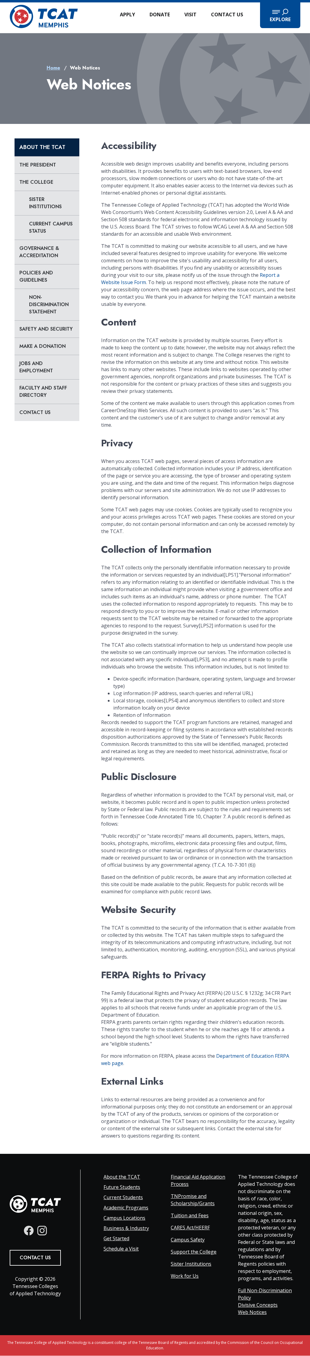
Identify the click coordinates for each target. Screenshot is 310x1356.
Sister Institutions (45, 203)
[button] (280, 15)
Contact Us (227, 14)
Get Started (116, 1238)
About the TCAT (42, 147)
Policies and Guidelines (36, 276)
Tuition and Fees (190, 1215)
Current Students (123, 1197)
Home (53, 67)
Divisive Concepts (258, 1305)
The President (37, 164)
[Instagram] (42, 1230)
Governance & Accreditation (39, 252)
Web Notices (252, 1312)
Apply (127, 14)
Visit (190, 14)
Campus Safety (188, 1239)
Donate (160, 14)
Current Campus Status (51, 227)
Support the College (193, 1251)
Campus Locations (124, 1218)
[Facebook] (29, 1230)
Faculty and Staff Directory (43, 391)
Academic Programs (126, 1207)
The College (36, 182)
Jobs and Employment (36, 367)
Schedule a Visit (121, 1248)
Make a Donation (42, 346)
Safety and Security (46, 328)
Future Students (122, 1187)
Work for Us (185, 1276)
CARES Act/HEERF (190, 1227)
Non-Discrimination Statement (49, 304)
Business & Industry (126, 1228)
